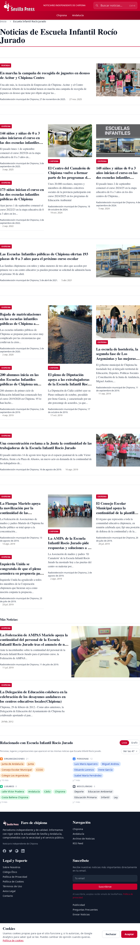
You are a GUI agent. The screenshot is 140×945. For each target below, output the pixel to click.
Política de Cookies (13, 881)
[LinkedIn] (23, 851)
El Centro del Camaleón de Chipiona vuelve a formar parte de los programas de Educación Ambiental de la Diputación (69, 177)
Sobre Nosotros (11, 867)
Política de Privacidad (15, 876)
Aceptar (129, 934)
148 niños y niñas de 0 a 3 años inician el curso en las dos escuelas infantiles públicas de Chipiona (117, 175)
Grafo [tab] (134, 742)
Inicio (3, 21)
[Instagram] (16, 851)
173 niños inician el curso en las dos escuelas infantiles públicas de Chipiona (22, 194)
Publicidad (79, 904)
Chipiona (62, 15)
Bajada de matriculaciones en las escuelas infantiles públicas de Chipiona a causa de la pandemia (20, 321)
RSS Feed (78, 843)
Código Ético (10, 872)
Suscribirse (105, 886)
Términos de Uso (12, 886)
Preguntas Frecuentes (85, 909)
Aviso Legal (9, 891)
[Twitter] (10, 851)
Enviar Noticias (81, 914)
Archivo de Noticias (84, 838)
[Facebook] (4, 851)
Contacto (8, 895)
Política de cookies (13, 940)
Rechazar (111, 934)
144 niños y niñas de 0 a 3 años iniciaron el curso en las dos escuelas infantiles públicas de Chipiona (20, 140)
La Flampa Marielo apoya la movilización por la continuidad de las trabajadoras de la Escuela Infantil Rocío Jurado (20, 512)
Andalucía (78, 15)
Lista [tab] (124, 742)
